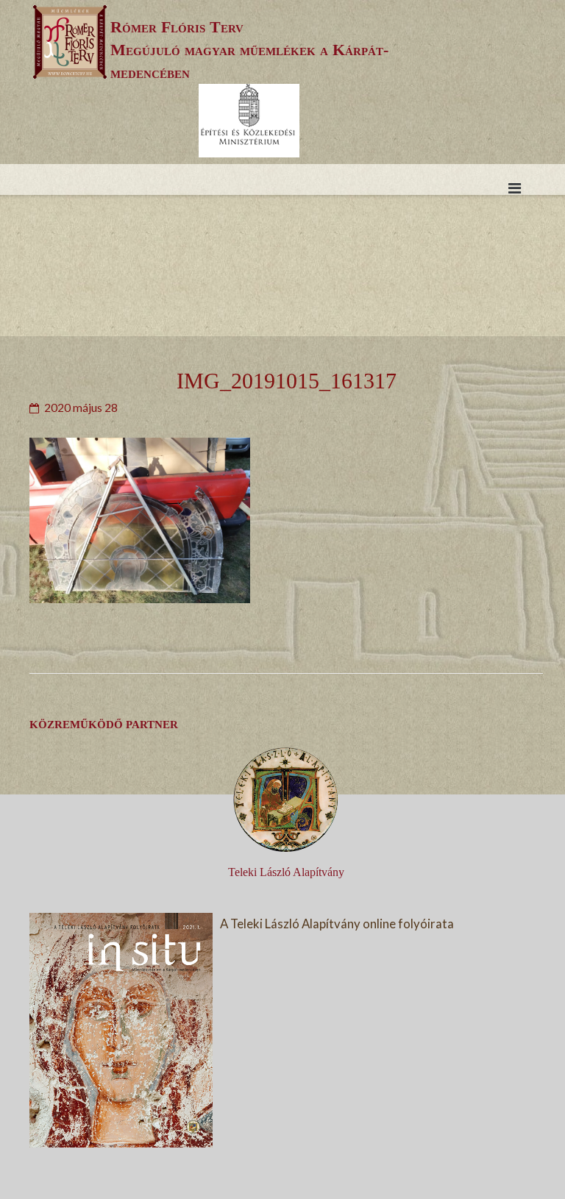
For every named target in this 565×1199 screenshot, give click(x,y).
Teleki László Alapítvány (286, 872)
